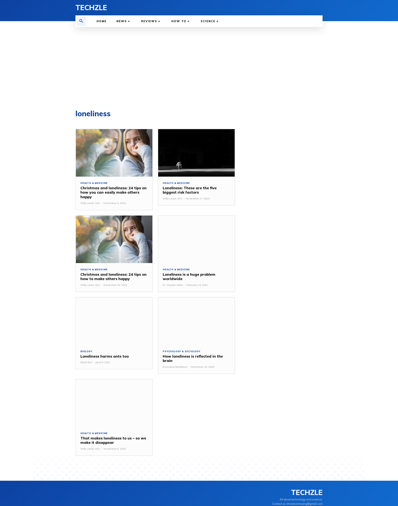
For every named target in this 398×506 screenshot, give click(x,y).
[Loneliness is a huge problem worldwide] (196, 239)
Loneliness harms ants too (104, 356)
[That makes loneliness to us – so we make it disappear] (114, 403)
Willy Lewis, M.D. (90, 203)
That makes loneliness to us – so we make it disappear (113, 440)
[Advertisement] (199, 68)
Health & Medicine (94, 183)
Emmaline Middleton (175, 366)
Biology (86, 351)
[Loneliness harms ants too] (114, 321)
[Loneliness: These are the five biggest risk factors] (196, 153)
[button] (81, 21)
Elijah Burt (86, 362)
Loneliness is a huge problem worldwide (189, 276)
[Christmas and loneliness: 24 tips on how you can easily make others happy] (114, 153)
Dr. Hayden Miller (173, 284)
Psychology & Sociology (181, 351)
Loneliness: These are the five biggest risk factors (190, 190)
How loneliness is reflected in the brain (193, 358)
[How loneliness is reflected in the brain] (196, 321)
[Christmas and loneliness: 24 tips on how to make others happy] (114, 239)
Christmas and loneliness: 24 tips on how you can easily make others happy (113, 192)
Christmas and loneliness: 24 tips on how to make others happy (113, 276)
